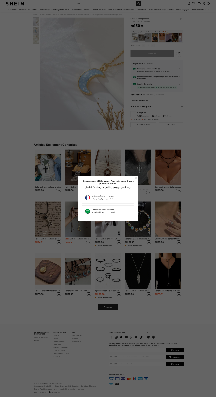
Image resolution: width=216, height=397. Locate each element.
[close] (136, 178)
